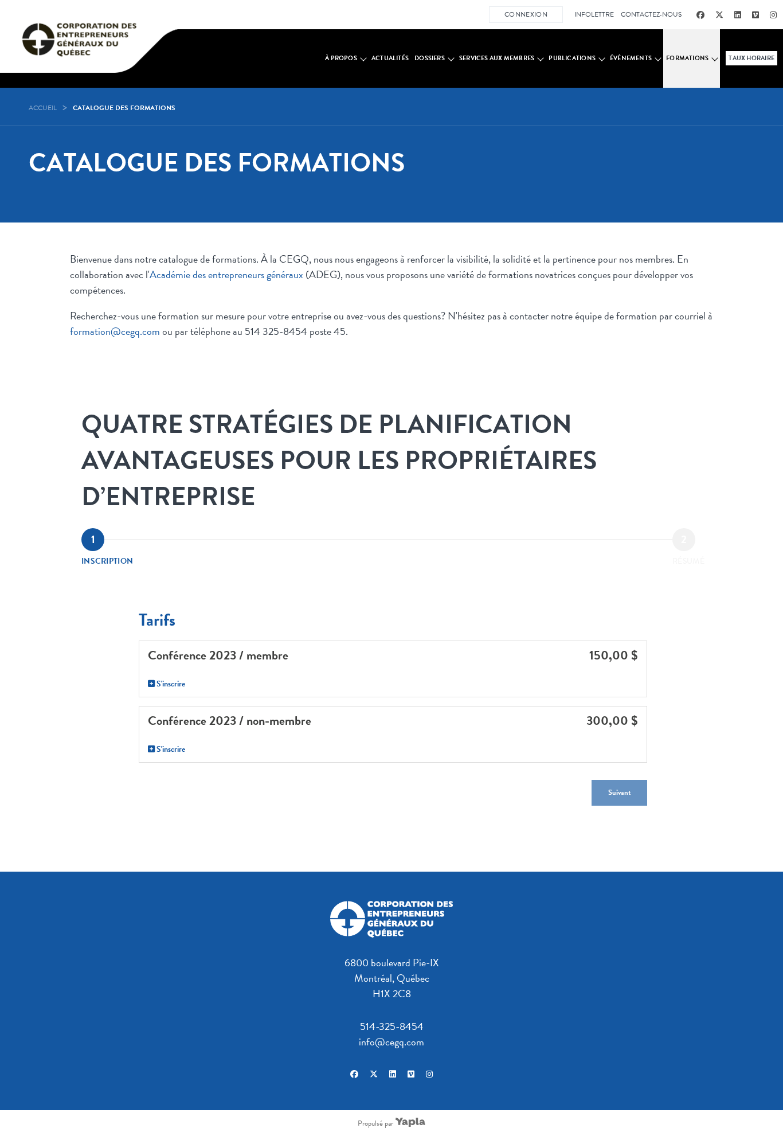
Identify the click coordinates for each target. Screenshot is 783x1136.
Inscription (107, 561)
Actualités (390, 58)
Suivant (619, 792)
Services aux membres (496, 58)
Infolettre (594, 14)
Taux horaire (751, 58)
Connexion (525, 14)
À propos (341, 58)
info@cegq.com (391, 1041)
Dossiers (429, 58)
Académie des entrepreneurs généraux (226, 274)
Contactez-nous (651, 14)
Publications (572, 58)
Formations (687, 58)
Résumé (688, 561)
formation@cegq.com (115, 331)
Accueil (43, 108)
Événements (631, 58)
